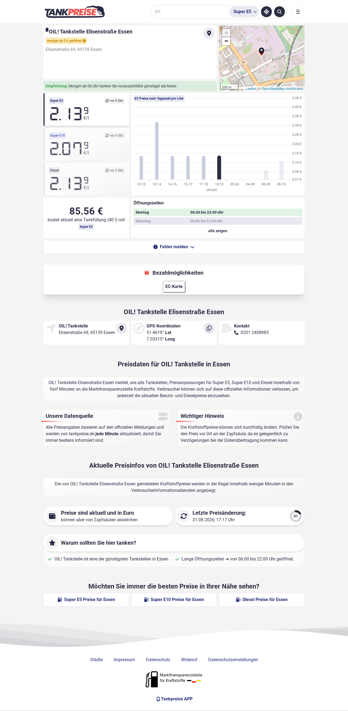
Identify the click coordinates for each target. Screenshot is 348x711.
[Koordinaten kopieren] (209, 328)
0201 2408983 (255, 332)
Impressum (124, 659)
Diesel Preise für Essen (265, 599)
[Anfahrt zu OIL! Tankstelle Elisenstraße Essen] (209, 33)
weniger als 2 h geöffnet (64, 41)
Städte (96, 659)
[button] (261, 53)
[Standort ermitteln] (266, 11)
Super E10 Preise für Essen (177, 599)
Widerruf (189, 659)
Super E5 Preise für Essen (89, 599)
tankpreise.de (81, 433)
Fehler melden (174, 246)
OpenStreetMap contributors (282, 88)
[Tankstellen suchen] (279, 11)
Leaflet (251, 88)
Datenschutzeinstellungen (233, 659)
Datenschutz (158, 659)
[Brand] (75, 11)
